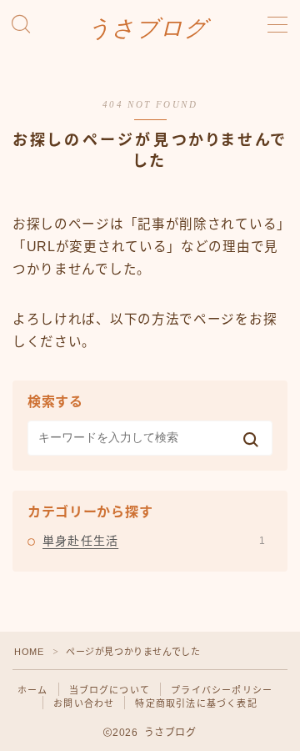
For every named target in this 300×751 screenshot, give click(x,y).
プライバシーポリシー (221, 690)
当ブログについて (110, 690)
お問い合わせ (83, 703)
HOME (28, 652)
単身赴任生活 (153, 540)
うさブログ (148, 29)
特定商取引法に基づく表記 (196, 703)
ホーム (33, 690)
